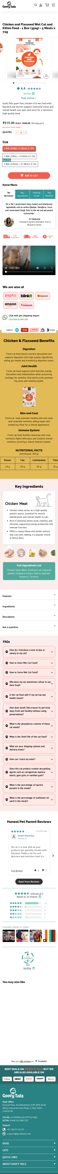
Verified (27, 968)
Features (7, 596)
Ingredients (9, 606)
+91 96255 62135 (15, 1129)
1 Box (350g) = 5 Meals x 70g (19, 148)
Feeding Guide (36, 194)
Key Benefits (49, 194)
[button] (35, 870)
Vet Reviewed (8, 194)
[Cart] (47, 5)
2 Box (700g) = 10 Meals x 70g (19, 156)
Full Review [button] (17, 870)
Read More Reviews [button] (29, 881)
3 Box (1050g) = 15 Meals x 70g (20, 164)
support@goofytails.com (19, 1133)
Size (5, 142)
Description (9, 616)
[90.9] (28, 958)
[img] (17, 831)
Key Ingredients (22, 194)
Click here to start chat (18, 319)
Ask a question (10, 627)
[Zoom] (46, 75)
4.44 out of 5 (36, 893)
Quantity (7, 131)
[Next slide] (53, 855)
